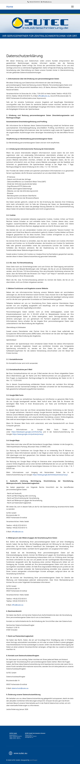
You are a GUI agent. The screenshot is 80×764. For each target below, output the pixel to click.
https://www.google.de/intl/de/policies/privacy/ (50, 475)
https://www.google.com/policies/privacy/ (27, 434)
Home (9, 6)
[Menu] (72, 7)
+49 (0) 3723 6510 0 (34, 2)
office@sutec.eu (47, 2)
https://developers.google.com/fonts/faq (27, 432)
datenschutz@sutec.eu (20, 688)
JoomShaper (33, 760)
